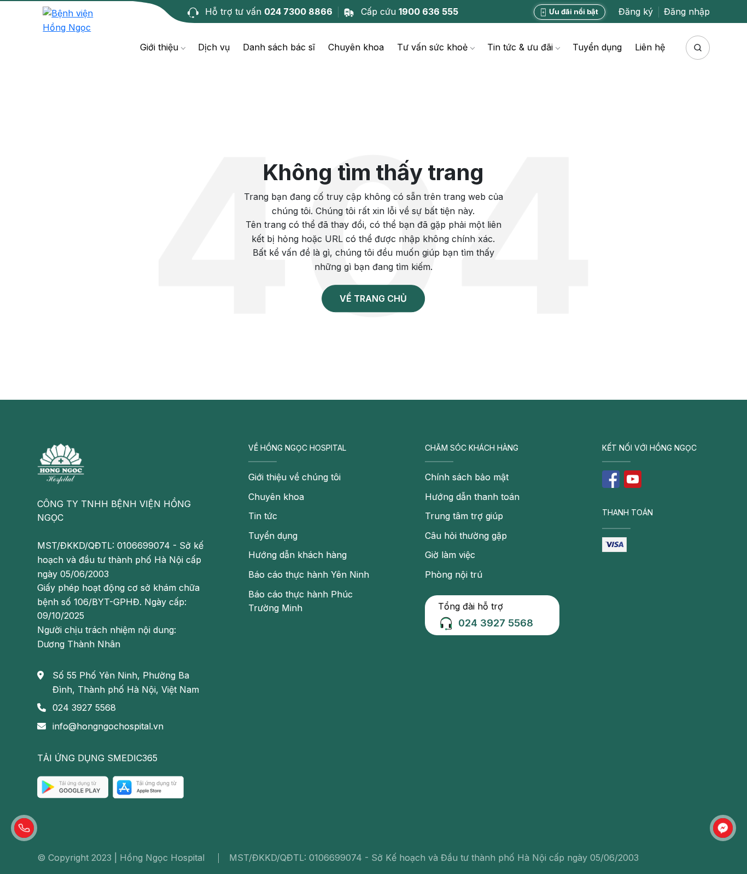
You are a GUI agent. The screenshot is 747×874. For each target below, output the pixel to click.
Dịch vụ (214, 47)
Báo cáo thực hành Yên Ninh (308, 574)
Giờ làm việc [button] (450, 554)
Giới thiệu (159, 47)
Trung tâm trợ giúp (464, 515)
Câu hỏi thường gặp (466, 535)
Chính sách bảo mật (467, 477)
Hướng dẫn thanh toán (472, 496)
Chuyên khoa (356, 47)
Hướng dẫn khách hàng (297, 554)
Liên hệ (650, 47)
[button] (24, 828)
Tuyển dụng (597, 47)
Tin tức (262, 515)
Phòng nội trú (453, 574)
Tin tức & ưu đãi (520, 47)
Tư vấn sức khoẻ (432, 47)
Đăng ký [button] (635, 11)
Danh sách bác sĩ (279, 47)
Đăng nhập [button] (687, 11)
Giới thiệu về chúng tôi (294, 477)
